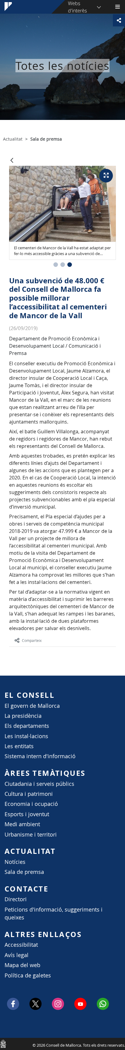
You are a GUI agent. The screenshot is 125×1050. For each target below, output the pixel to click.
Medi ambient (22, 824)
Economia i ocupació (31, 803)
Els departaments (27, 725)
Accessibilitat (21, 944)
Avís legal (17, 955)
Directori (16, 899)
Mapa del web (22, 965)
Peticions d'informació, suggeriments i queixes (54, 913)
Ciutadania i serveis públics (39, 783)
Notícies (15, 861)
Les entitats (19, 746)
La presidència (23, 715)
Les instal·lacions (26, 736)
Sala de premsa (24, 871)
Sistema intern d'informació (40, 756)
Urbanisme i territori (31, 834)
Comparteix (32, 640)
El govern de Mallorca (32, 705)
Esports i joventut (27, 814)
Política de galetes (28, 975)
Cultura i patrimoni (29, 793)
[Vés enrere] (12, 161)
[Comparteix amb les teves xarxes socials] (119, 20)
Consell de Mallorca (3, 1043)
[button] (55, 264)
